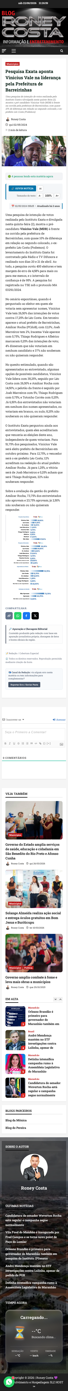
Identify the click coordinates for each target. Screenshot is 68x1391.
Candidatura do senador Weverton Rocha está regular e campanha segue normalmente (15, 1064)
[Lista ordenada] (22, 743)
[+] (49, 743)
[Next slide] (60, 999)
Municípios (12, 63)
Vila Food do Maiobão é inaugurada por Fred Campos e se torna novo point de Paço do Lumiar (15, 1088)
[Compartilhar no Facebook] (26, 615)
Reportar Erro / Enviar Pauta (24, 684)
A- (40, 195)
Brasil (31, 1007)
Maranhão (33, 1031)
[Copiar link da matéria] (9, 615)
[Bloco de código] (36, 743)
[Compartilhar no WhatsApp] (17, 615)
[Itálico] (9, 743)
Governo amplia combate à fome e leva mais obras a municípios (31, 979)
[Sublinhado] (14, 743)
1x (40, 188)
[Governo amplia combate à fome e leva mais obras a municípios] (34, 953)
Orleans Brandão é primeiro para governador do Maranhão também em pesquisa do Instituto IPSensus (31, 1253)
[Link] (40, 743)
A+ (57, 195)
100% (48, 195)
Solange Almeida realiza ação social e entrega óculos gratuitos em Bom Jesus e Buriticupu (33, 917)
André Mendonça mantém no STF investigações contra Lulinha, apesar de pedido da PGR (15, 1016)
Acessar (61, 719)
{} (44, 743)
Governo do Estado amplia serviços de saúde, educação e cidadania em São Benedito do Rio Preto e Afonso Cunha (32, 851)
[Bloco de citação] (31, 743)
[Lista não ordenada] (27, 743)
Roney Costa (18, 119)
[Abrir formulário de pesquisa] (61, 50)
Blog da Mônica (16, 1120)
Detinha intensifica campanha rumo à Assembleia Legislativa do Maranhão (15, 1040)
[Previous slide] (55, 999)
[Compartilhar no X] (35, 615)
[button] (4, 50)
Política (28, 967)
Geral (31, 1079)
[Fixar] (18, 743)
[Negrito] (5, 743)
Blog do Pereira (15, 1128)
